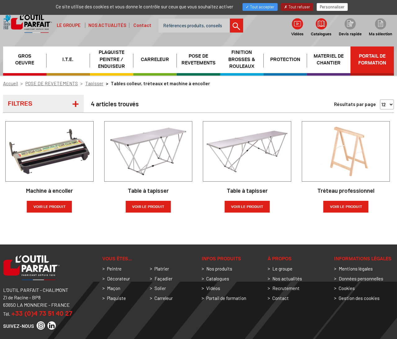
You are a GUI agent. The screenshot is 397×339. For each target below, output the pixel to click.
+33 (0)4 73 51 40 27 (41, 313)
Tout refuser (299, 6)
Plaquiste (116, 298)
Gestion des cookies (359, 298)
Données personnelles (361, 278)
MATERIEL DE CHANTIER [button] (329, 59)
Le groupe (69, 25)
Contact (142, 25)
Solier (160, 288)
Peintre (114, 268)
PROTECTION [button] (285, 59)
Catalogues (321, 34)
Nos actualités (107, 25)
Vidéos (297, 34)
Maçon (113, 288)
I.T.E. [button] (68, 59)
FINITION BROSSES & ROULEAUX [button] (241, 59)
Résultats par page (355, 104)
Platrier (161, 268)
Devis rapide (350, 34)
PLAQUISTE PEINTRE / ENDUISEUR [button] (111, 59)
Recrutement (286, 288)
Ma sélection (380, 34)
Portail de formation (372, 59)
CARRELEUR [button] (155, 59)
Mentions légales (356, 268)
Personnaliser (332, 6)
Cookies (347, 288)
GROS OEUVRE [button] (24, 59)
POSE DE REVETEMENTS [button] (198, 59)
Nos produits (219, 268)
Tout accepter (261, 6)
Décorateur (118, 278)
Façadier (163, 278)
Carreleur (163, 298)
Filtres (20, 103)
